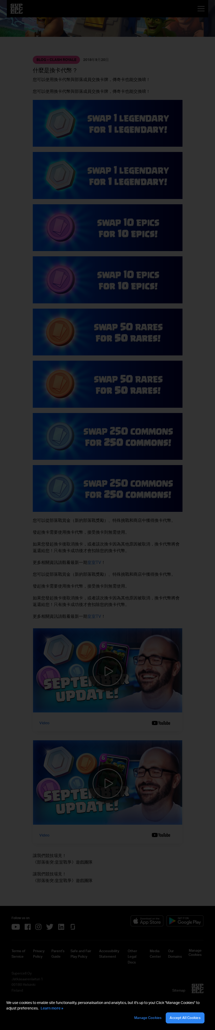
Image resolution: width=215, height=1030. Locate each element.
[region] (107, 1012)
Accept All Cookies (185, 1018)
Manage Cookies (148, 1018)
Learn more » (52, 1008)
